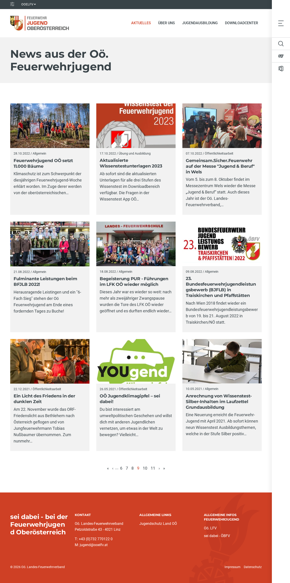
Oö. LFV (210, 528)
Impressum (232, 567)
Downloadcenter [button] (241, 23)
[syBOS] (281, 56)
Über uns (166, 23)
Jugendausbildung (200, 23)
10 (145, 468)
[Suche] (281, 44)
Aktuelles (143, 23)
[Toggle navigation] (281, 23)
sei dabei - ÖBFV (217, 536)
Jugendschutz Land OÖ (158, 523)
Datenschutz (253, 567)
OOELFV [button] (27, 4)
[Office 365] (281, 68)
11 (153, 468)
